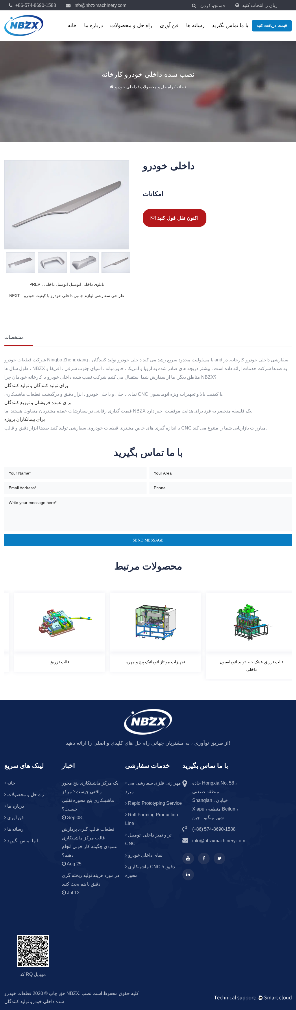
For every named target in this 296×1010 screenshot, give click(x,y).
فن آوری (169, 25)
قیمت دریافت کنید (272, 25)
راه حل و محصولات (131, 25)
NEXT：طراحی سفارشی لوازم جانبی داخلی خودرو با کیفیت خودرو (66, 295)
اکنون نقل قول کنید (177, 218)
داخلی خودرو (126, 87)
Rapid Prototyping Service (154, 803)
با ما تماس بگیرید (230, 25)
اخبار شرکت (209, 33)
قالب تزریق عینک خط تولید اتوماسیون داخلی (244, 665)
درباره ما (93, 25)
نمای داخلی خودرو (144, 855)
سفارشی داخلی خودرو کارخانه (259, 359)
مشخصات (14, 337)
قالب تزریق (52, 662)
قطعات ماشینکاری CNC (133, 32)
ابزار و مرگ (133, 33)
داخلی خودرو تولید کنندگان (117, 359)
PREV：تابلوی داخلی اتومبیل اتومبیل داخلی (66, 284)
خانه (72, 25)
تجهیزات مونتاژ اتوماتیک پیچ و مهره (148, 662)
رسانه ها (195, 25)
